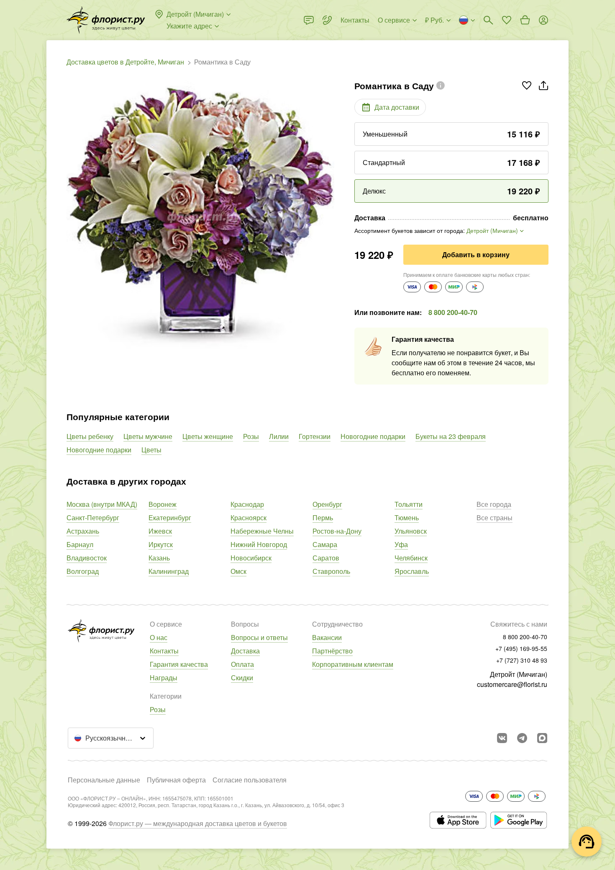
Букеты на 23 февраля (450, 436)
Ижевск (160, 531)
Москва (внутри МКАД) (102, 504)
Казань (159, 558)
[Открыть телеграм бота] (522, 738)
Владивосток (87, 558)
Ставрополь (331, 571)
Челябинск (411, 558)
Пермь (323, 517)
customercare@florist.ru (512, 684)
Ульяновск (411, 531)
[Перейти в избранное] (506, 20)
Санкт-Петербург (93, 517)
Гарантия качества (179, 664)
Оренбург (327, 504)
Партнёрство (332, 651)
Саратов (326, 558)
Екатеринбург (170, 517)
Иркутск (161, 544)
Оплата (242, 664)
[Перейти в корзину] (525, 20)
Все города (494, 504)
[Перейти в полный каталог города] (105, 20)
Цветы (151, 449)
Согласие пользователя (250, 780)
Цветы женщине (207, 436)
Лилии (279, 436)
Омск (238, 571)
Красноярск (248, 517)
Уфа (401, 544)
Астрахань (83, 531)
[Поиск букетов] (488, 20)
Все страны (494, 517)
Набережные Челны (262, 531)
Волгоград (83, 571)
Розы (251, 436)
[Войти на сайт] (543, 20)
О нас (158, 637)
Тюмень (407, 517)
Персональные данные (104, 780)
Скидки (242, 677)
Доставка (245, 651)
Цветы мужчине (147, 436)
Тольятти (409, 504)
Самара (325, 544)
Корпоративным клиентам (352, 664)
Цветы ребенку (90, 436)
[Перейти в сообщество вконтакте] (502, 738)
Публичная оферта (176, 780)
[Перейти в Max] (542, 738)
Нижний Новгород (259, 544)
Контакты (164, 651)
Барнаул (80, 544)
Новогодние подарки (373, 436)
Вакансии (327, 637)
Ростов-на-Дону (337, 531)
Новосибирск (251, 558)
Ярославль (412, 571)
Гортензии (315, 436)
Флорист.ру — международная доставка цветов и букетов (197, 823)
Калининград (169, 571)
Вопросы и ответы (259, 637)
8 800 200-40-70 (452, 312)
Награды (163, 677)
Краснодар (247, 504)
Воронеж (163, 504)
